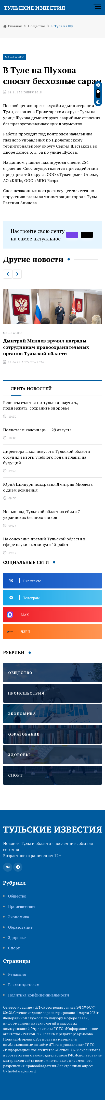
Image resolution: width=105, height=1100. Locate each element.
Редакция (17, 974)
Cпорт (14, 948)
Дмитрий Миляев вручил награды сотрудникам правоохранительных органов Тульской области (46, 347)
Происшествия (21, 906)
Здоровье (17, 938)
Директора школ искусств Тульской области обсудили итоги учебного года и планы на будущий (46, 457)
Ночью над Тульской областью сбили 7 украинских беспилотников (41, 514)
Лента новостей (31, 389)
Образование (20, 927)
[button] (7, 274)
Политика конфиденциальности (38, 995)
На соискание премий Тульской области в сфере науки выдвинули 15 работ (44, 541)
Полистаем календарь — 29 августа (37, 430)
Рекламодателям (24, 985)
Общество (36, 26)
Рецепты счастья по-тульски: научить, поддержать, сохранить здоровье (40, 405)
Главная (14, 26)
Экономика (18, 917)
